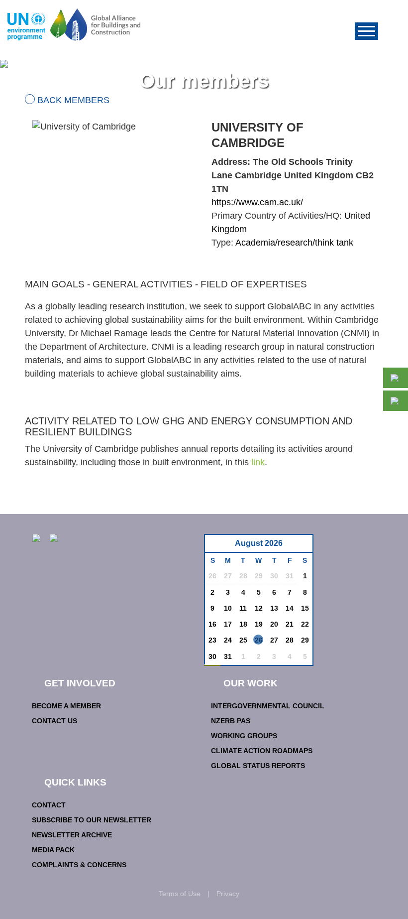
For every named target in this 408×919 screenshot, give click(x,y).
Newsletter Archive (72, 835)
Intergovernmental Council (267, 706)
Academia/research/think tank (294, 243)
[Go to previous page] (217, 546)
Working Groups (244, 736)
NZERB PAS (230, 721)
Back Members (73, 100)
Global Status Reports (258, 766)
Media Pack (53, 850)
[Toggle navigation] (366, 31)
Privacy (227, 894)
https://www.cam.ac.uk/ (257, 202)
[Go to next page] (302, 546)
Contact (49, 805)
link (258, 462)
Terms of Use (180, 894)
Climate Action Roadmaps (261, 751)
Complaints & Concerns (79, 865)
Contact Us (54, 721)
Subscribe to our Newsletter (91, 820)
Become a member (66, 706)
